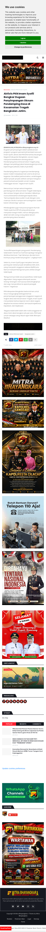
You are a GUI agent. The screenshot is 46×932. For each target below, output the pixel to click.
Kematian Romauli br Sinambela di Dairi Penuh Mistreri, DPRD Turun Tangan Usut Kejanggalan (28, 751)
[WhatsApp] (26, 339)
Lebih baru (8, 345)
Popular (9, 724)
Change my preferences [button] (23, 47)
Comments (37, 724)
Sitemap (36, 919)
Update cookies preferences (13, 768)
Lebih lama (37, 345)
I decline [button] (23, 42)
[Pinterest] (21, 339)
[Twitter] (16, 339)
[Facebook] (11, 339)
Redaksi (9, 919)
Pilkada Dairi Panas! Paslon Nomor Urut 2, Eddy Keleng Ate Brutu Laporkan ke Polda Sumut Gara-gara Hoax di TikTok (28, 731)
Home (23, 922)
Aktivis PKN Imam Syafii (19, 90)
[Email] (30, 339)
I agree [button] (23, 38)
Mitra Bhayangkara (21, 913)
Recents (23, 724)
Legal (29, 919)
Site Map (5, 718)
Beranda (7, 90)
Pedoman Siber (20, 919)
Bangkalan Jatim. (29, 334)
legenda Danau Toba (13, 683)
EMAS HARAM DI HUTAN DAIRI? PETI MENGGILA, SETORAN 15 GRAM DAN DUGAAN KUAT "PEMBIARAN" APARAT (28, 741)
